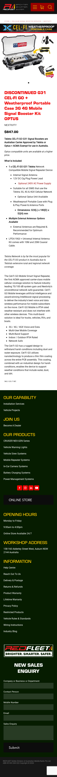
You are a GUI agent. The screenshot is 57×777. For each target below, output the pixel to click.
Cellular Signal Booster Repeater (26, 21)
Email (6, 713)
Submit (14, 747)
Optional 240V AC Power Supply (34, 183)
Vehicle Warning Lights (15, 447)
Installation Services (14, 403)
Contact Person (11, 692)
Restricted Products (14, 612)
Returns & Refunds (13, 586)
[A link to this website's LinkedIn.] (30, 487)
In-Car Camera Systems (16, 466)
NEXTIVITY (47, 21)
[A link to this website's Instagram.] (25, 487)
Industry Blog (10, 631)
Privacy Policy (11, 605)
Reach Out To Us (12, 573)
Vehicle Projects (12, 410)
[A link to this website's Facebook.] (19, 487)
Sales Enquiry (10, 724)
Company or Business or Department (21, 681)
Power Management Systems (19, 478)
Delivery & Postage (13, 580)
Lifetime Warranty (13, 599)
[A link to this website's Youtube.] (36, 487)
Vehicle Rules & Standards (17, 618)
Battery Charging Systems (17, 472)
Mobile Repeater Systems (17, 459)
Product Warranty (12, 593)
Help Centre (9, 567)
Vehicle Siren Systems (15, 453)
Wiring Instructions (13, 624)
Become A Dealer (12, 425)
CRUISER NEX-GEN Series (17, 440)
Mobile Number (11, 702)
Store (7, 21)
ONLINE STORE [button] (20, 500)
